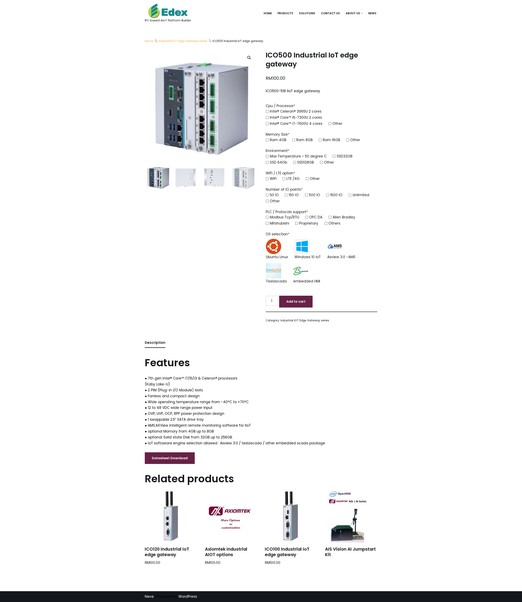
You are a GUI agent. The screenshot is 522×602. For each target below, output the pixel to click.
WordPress (187, 596)
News (372, 13)
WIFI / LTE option (280, 173)
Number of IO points (284, 189)
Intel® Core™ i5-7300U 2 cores (296, 117)
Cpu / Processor (280, 105)
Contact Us (330, 13)
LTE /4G (293, 178)
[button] (362, 13)
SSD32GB (344, 156)
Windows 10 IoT (307, 257)
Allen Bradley (344, 217)
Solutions (307, 13)
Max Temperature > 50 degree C (298, 156)
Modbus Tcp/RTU (284, 217)
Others (334, 223)
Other (337, 123)
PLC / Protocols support (287, 211)
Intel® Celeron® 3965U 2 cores (296, 111)
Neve (149, 596)
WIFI (273, 178)
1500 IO (336, 195)
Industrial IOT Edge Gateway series (182, 41)
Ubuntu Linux (277, 257)
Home (268, 13)
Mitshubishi (279, 223)
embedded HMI (306, 281)
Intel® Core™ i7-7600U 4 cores (296, 123)
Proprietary (308, 223)
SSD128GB (305, 162)
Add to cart (295, 301)
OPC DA (315, 217)
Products (285, 13)
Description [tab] (155, 342)
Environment (277, 150)
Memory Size (277, 134)
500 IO (314, 195)
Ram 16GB (331, 139)
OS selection (277, 234)
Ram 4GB (278, 139)
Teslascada (276, 281)
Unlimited (361, 195)
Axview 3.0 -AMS (341, 257)
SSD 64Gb (278, 162)
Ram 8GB (304, 139)
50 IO (274, 195)
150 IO (294, 195)
